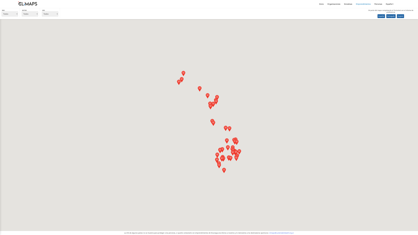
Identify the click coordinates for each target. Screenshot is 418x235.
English (400, 16)
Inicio (321, 4)
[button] (183, 73)
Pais (3, 10)
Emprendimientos (363, 4)
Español (389, 4)
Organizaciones (333, 4)
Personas (378, 4)
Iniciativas (348, 4)
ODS (43, 10)
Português (391, 16)
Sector (24, 10)
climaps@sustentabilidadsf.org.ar (281, 233)
